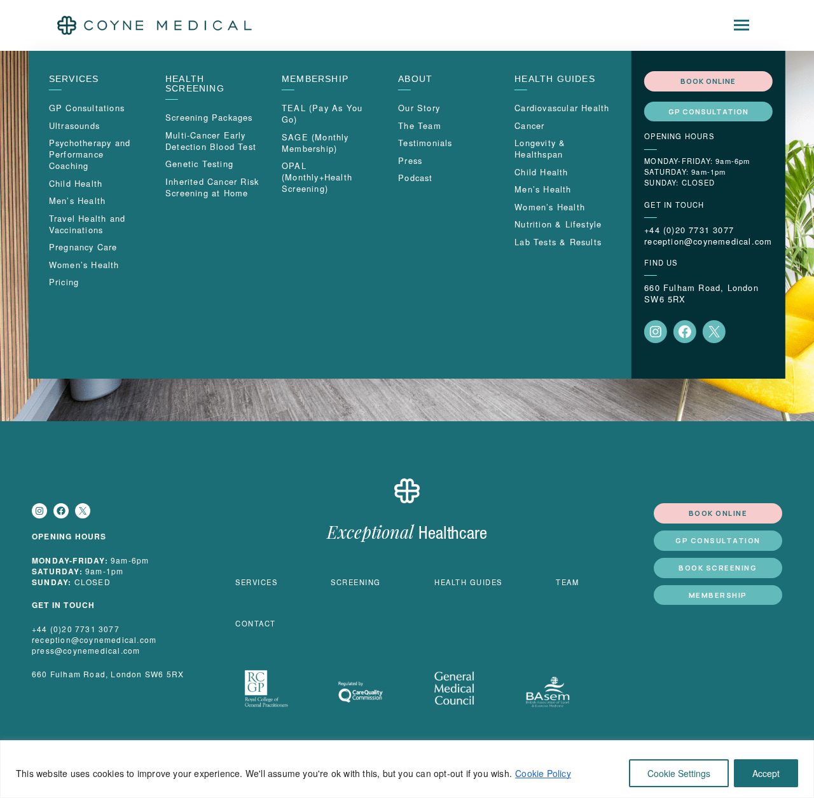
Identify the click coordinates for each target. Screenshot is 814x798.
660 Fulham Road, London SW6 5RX (701, 293)
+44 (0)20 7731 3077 (689, 230)
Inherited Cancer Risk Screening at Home (212, 187)
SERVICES (74, 79)
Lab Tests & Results (558, 242)
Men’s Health (77, 200)
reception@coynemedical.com (708, 241)
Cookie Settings (678, 773)
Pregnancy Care (83, 247)
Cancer (529, 125)
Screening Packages (209, 117)
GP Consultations (87, 108)
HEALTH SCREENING (194, 83)
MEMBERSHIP (315, 79)
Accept (766, 773)
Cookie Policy (543, 773)
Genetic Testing (199, 164)
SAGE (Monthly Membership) (315, 142)
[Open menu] (741, 25)
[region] (407, 769)
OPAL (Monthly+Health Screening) (317, 176)
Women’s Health (84, 265)
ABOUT (415, 79)
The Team (419, 125)
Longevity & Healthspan (539, 148)
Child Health (75, 183)
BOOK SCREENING (718, 567)
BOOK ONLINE (708, 81)
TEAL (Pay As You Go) (322, 113)
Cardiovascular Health (561, 108)
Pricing (64, 282)
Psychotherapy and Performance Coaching (89, 154)
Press (410, 160)
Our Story (419, 108)
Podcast (415, 178)
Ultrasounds (74, 125)
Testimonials (425, 143)
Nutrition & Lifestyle (558, 224)
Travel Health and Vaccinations (87, 224)
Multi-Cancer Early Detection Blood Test (210, 140)
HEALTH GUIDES (554, 79)
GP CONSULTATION (708, 111)
